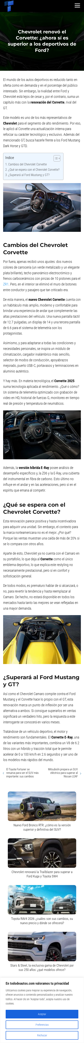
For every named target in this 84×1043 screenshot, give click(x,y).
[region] (42, 1010)
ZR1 (6, 284)
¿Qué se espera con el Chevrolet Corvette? (33, 170)
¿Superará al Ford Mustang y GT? (28, 175)
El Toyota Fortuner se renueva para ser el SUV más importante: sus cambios (22, 773)
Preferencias (42, 1024)
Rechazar (42, 1035)
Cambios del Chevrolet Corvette (27, 164)
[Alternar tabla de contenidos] (55, 158)
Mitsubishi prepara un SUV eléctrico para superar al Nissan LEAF (63, 773)
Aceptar (42, 1014)
